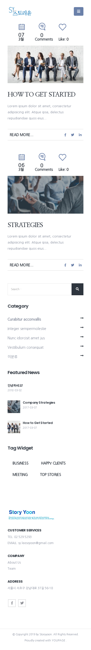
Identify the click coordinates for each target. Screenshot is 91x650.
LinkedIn (80, 134)
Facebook (65, 134)
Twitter (73, 134)
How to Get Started (41, 94)
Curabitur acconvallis (24, 319)
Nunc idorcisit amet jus (26, 338)
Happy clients (53, 463)
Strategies (25, 225)
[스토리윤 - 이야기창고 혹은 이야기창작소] (20, 11)
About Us (14, 562)
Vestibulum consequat (25, 347)
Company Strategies (39, 402)
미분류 (12, 357)
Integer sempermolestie (27, 328)
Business (21, 463)
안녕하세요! (15, 385)
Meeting (20, 474)
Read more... (21, 135)
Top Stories (50, 474)
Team (12, 568)
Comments (44, 37)
